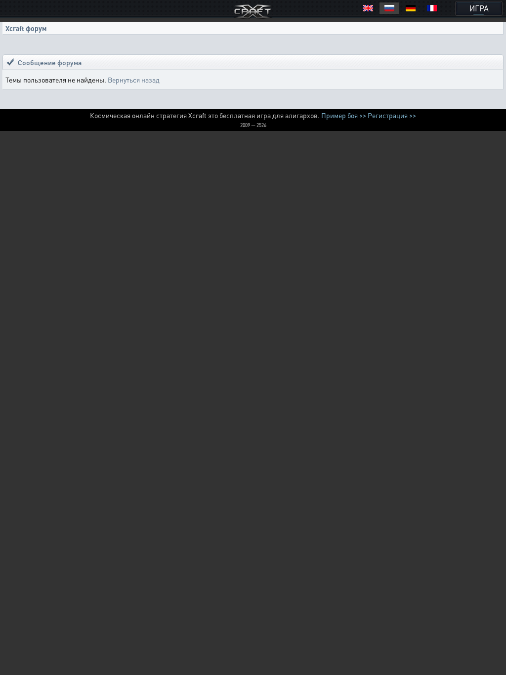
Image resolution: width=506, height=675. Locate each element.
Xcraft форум (25, 28)
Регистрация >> (392, 115)
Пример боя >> (343, 115)
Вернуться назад (134, 79)
